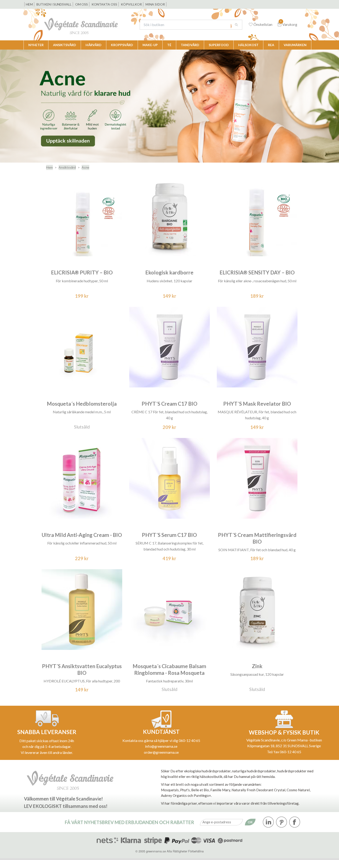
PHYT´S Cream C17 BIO (169, 404)
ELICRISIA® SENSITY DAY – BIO (257, 272)
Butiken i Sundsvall (53, 4)
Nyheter (36, 45)
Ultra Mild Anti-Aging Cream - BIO (82, 535)
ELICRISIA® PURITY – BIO (82, 272)
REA (271, 45)
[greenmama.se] (88, 25)
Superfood (219, 45)
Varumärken (295, 45)
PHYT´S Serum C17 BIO (169, 535)
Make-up (150, 45)
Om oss (81, 4)
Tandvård (190, 45)
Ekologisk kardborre (169, 272)
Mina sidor (155, 4)
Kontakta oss (104, 4)
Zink (257, 666)
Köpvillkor (131, 4)
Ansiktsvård (64, 45)
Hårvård (93, 45)
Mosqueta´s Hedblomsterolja (82, 404)
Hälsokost (248, 45)
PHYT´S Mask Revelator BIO (257, 404)
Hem (29, 4)
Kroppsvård (122, 45)
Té (169, 45)
